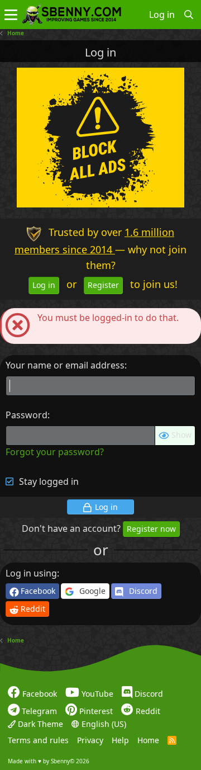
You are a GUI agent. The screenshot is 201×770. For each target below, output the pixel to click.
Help (120, 740)
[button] (11, 14)
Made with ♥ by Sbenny (48, 760)
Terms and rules (38, 740)
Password (26, 415)
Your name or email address (65, 365)
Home (148, 740)
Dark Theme (39, 723)
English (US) (102, 723)
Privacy (90, 740)
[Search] (189, 14)
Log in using (31, 573)
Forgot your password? (55, 452)
